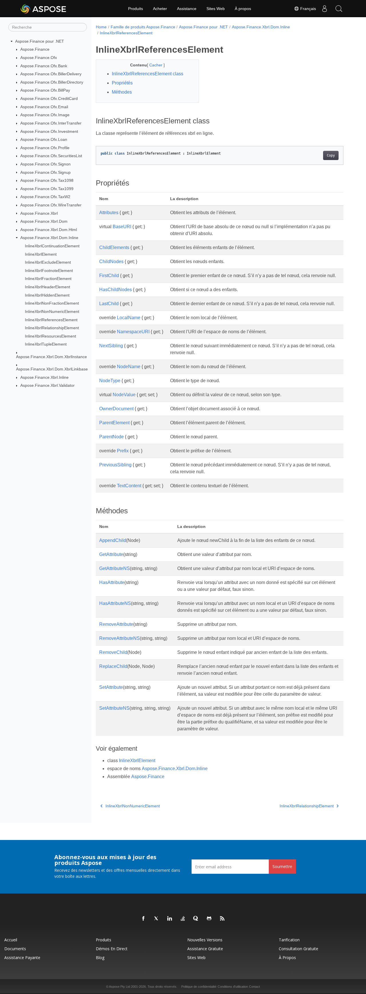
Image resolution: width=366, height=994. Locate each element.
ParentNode (111, 436)
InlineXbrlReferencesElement (51, 319)
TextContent (129, 485)
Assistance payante (22, 957)
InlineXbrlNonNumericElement (52, 311)
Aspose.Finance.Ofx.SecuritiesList (51, 155)
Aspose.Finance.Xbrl (39, 213)
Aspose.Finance (34, 49)
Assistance (186, 8)
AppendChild (112, 540)
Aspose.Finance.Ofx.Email (44, 106)
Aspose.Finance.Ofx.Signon (45, 164)
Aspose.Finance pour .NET (39, 41)
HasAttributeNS (115, 603)
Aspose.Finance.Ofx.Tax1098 (46, 180)
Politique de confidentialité (198, 986)
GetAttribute (111, 554)
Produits (135, 8)
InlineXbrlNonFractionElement (52, 303)
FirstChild (109, 275)
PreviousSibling (115, 464)
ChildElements (114, 247)
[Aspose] (43, 8)
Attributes (108, 212)
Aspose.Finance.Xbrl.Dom (43, 221)
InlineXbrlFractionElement (48, 278)
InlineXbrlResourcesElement (50, 336)
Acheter (160, 8)
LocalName (128, 317)
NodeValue (124, 394)
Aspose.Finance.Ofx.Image (44, 115)
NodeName (128, 366)
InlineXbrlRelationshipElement (52, 328)
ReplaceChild (113, 666)
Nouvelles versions (204, 939)
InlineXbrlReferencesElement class (147, 73)
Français (307, 8)
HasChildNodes (115, 289)
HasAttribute (111, 582)
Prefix (123, 450)
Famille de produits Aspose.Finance (143, 27)
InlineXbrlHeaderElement (47, 287)
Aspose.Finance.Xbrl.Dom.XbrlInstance (51, 356)
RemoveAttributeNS (119, 638)
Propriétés (122, 82)
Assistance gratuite (205, 948)
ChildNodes (111, 261)
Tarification (289, 939)
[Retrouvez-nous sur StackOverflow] (183, 918)
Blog (100, 957)
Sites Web (215, 8)
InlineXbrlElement (41, 254)
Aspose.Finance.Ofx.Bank (43, 66)
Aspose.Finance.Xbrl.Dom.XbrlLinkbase (52, 369)
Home (101, 27)
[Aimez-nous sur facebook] (143, 918)
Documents (15, 948)
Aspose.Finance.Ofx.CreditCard (49, 98)
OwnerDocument (116, 408)
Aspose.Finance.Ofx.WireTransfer (50, 205)
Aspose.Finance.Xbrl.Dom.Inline (49, 237)
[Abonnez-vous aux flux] (222, 918)
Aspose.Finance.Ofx (38, 57)
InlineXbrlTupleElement (46, 344)
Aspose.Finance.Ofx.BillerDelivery (50, 74)
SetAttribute (111, 687)
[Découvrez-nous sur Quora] (196, 918)
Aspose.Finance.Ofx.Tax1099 (46, 188)
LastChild (109, 303)
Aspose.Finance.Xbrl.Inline (44, 377)
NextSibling (111, 345)
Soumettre (282, 866)
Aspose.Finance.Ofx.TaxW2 (45, 196)
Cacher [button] (156, 65)
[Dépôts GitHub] (209, 918)
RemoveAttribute (116, 624)
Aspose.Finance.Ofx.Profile (44, 147)
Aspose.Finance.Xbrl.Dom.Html (48, 229)
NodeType (109, 380)
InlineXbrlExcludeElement (48, 262)
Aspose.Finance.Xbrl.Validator (47, 385)
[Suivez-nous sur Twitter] (156, 918)
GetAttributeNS (114, 568)
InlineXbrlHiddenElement (47, 295)
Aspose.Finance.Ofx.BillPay (45, 90)
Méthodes (122, 92)
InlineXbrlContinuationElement (52, 246)
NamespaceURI (133, 331)
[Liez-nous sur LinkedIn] (170, 918)
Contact (254, 986)
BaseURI (122, 226)
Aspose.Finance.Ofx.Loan (43, 139)
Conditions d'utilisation (233, 986)
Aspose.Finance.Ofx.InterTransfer (50, 123)
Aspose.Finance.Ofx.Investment (49, 131)
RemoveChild (113, 652)
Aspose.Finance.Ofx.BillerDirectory (51, 82)
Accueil (10, 939)
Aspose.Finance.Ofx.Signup (45, 172)
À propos (243, 8)
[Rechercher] (339, 8)
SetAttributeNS (114, 708)
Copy (331, 155)
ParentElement (114, 422)
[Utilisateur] (324, 8)
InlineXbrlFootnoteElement (49, 270)
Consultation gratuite (298, 948)
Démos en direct (112, 948)
